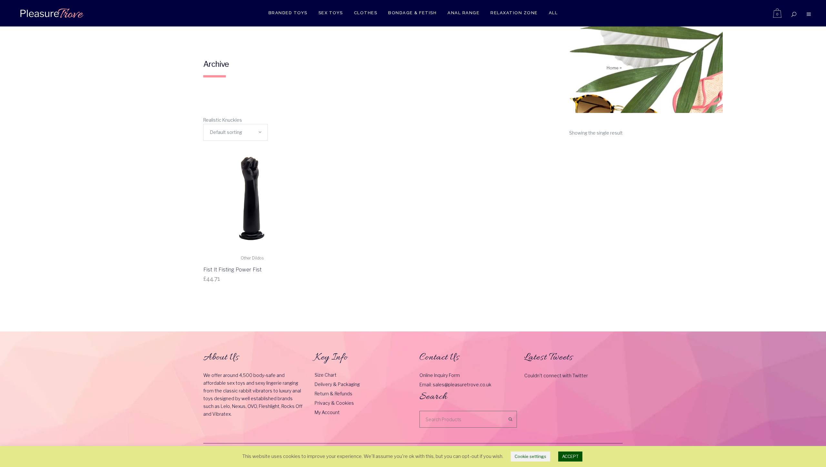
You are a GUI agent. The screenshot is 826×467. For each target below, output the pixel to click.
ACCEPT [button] (570, 456)
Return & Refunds (333, 393)
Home (613, 67)
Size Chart (326, 375)
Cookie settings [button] (530, 456)
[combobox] (235, 132)
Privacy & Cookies (334, 403)
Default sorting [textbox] (226, 132)
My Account (327, 412)
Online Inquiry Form (439, 375)
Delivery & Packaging (337, 384)
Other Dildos (252, 258)
